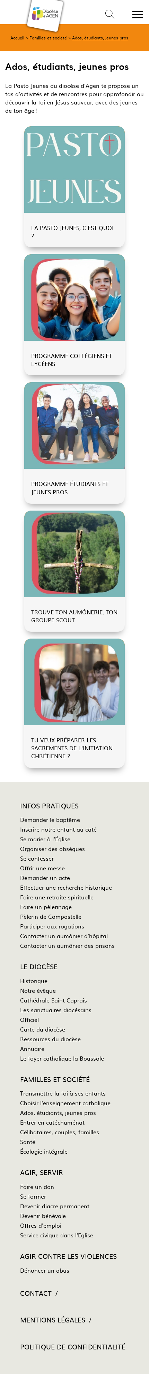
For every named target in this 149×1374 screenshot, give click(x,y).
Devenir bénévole (43, 1215)
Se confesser (37, 858)
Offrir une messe (42, 868)
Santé (27, 1141)
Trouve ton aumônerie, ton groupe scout (74, 616)
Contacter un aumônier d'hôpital (64, 936)
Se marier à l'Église (45, 839)
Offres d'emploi (40, 1225)
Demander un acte (45, 877)
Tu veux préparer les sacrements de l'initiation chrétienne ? (72, 748)
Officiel (29, 1019)
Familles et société (48, 38)
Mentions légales (52, 1320)
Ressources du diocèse (50, 1039)
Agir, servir (41, 1172)
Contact (36, 1293)
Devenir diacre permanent (54, 1206)
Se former (33, 1196)
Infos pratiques (49, 805)
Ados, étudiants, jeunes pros (100, 38)
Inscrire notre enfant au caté (58, 829)
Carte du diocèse (42, 1029)
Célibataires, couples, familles (59, 1132)
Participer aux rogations (52, 926)
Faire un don (37, 1186)
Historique (33, 981)
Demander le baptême (50, 819)
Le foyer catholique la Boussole (62, 1058)
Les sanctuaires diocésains (55, 1010)
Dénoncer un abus (44, 1270)
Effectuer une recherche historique (66, 887)
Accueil (17, 38)
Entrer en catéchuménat (52, 1122)
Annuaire (32, 1048)
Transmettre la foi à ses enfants (63, 1093)
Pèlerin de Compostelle (50, 916)
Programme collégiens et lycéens (71, 359)
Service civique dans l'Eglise (56, 1235)
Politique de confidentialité (72, 1346)
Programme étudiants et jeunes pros (69, 487)
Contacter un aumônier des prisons (67, 945)
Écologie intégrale (44, 1151)
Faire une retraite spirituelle (57, 897)
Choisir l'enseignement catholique (65, 1103)
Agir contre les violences (68, 1256)
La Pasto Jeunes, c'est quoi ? (72, 231)
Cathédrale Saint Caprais (53, 1000)
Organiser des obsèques (52, 848)
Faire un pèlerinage (46, 907)
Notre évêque (38, 990)
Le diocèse (39, 966)
